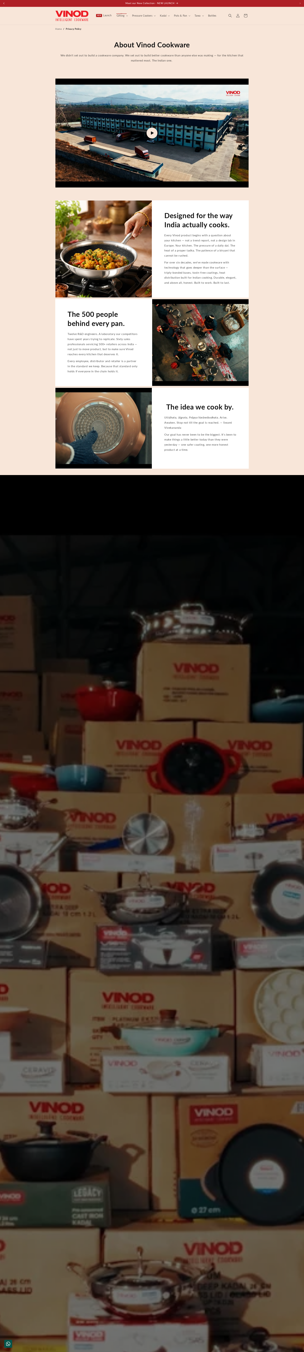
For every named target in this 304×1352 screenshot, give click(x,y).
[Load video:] (152, 133)
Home (58, 28)
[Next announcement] (300, 3)
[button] (122, 15)
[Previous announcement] (4, 3)
